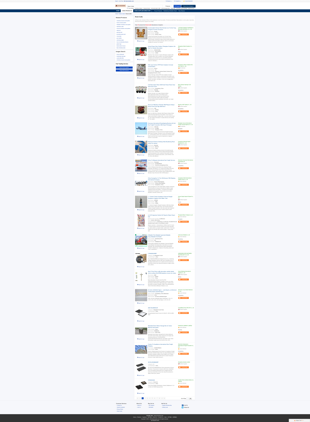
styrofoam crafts (120, 26)
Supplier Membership (167, 405)
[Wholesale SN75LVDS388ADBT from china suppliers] (141, 367)
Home (118, 10)
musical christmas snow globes (123, 28)
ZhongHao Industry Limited (184, 362)
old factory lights (120, 40)
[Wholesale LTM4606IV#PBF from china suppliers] (141, 259)
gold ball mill (119, 32)
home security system (121, 22)
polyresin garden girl (182, 8)
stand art (118, 30)
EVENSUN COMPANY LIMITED (185, 325)
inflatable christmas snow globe (123, 24)
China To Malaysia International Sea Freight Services (161, 160)
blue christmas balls (121, 47)
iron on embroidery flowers (122, 42)
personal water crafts (145, 8)
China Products (127, 10)
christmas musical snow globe (123, 20)
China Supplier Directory (142, 10)
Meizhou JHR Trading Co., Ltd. (185, 104)
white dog (162, 8)
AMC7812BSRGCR (153, 307)
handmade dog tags (121, 56)
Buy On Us (151, 403)
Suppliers (144, 417)
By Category (151, 405)
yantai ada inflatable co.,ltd (184, 235)
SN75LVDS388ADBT (153, 362)
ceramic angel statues (192, 8)
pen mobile (119, 38)
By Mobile (151, 407)
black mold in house (121, 46)
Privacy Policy (120, 409)
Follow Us (186, 407)
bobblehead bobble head (170, 10)
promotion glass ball (121, 34)
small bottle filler (120, 58)
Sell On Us (164, 403)
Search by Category (188, 6)
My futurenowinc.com (129, 1)
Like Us (186, 405)
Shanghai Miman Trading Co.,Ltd (185, 215)
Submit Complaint (121, 407)
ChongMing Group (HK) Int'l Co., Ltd (186, 307)
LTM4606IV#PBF (152, 253)
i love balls (119, 36)
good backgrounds (155, 8)
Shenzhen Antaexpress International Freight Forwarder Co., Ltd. (186, 346)
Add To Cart (141, 41)
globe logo (119, 44)
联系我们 (175, 417)
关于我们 (170, 417)
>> (162, 398)
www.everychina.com (158, 415)
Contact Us (119, 405)
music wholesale (120, 54)
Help (165, 417)
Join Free (121, 1)
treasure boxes (136, 8)
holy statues (181, 10)
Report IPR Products (124, 70)
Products (139, 417)
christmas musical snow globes (123, 60)
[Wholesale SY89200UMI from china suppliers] (141, 385)
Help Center (119, 411)
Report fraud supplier (124, 67)
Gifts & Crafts (122, 13)
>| (164, 398)
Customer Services (121, 403)
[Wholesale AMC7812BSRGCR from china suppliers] (141, 313)
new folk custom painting (171, 8)
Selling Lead (165, 407)
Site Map (150, 417)
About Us (139, 403)
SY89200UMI (151, 380)
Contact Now (184, 34)
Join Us (139, 407)
